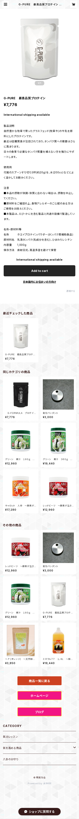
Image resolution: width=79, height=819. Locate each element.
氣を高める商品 (12, 748)
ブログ (39, 712)
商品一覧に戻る (39, 681)
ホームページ (39, 696)
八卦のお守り (11, 759)
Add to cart (39, 271)
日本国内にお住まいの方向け (39, 281)
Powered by (35, 783)
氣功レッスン (10, 736)
